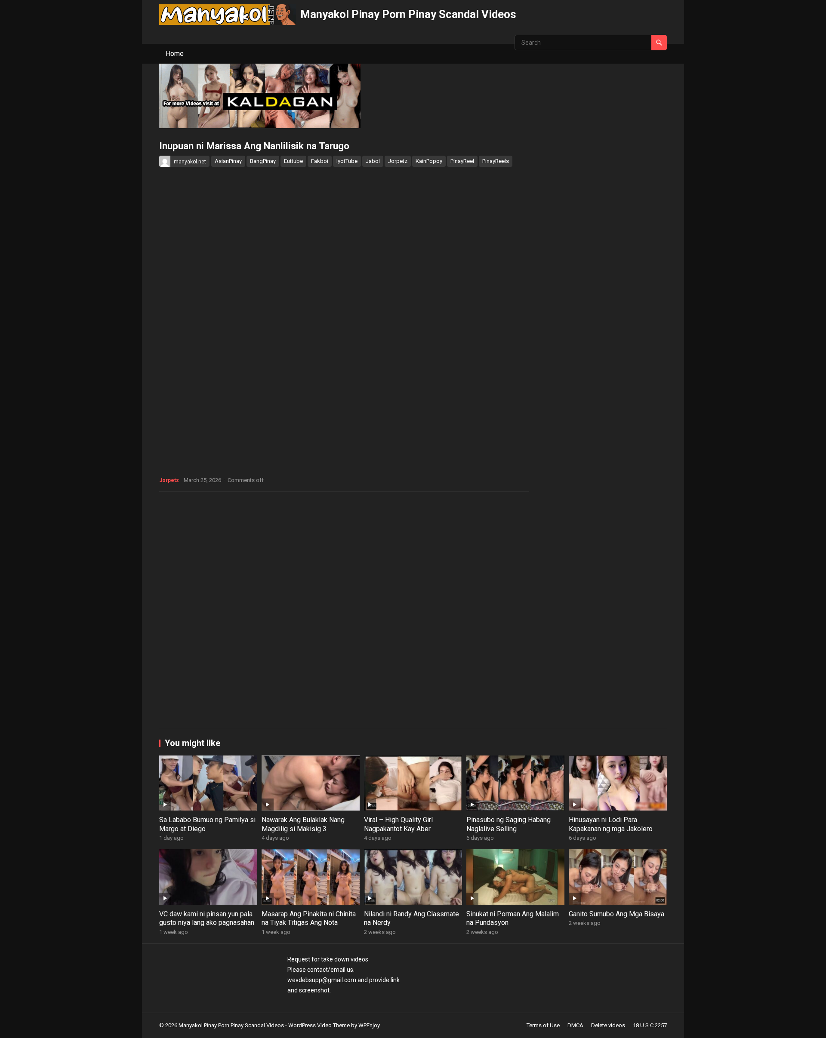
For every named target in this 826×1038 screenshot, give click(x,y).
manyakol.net (190, 162)
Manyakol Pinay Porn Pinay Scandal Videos (408, 14)
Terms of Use (543, 1025)
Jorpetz (397, 161)
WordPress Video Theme (319, 1025)
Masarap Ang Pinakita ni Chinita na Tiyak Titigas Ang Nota (309, 918)
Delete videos (608, 1025)
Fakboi (319, 161)
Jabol (373, 161)
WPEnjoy (369, 1025)
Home (175, 53)
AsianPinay (228, 161)
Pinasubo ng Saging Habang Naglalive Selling (508, 824)
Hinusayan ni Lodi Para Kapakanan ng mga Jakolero (611, 824)
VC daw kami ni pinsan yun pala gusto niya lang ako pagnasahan (206, 918)
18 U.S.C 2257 (650, 1025)
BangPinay (263, 161)
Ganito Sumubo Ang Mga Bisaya (616, 914)
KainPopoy (429, 161)
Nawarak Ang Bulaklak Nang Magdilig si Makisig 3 (303, 824)
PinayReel (462, 161)
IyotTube (347, 161)
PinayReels (495, 161)
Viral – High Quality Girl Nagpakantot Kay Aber (398, 824)
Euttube (293, 161)
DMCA (575, 1025)
